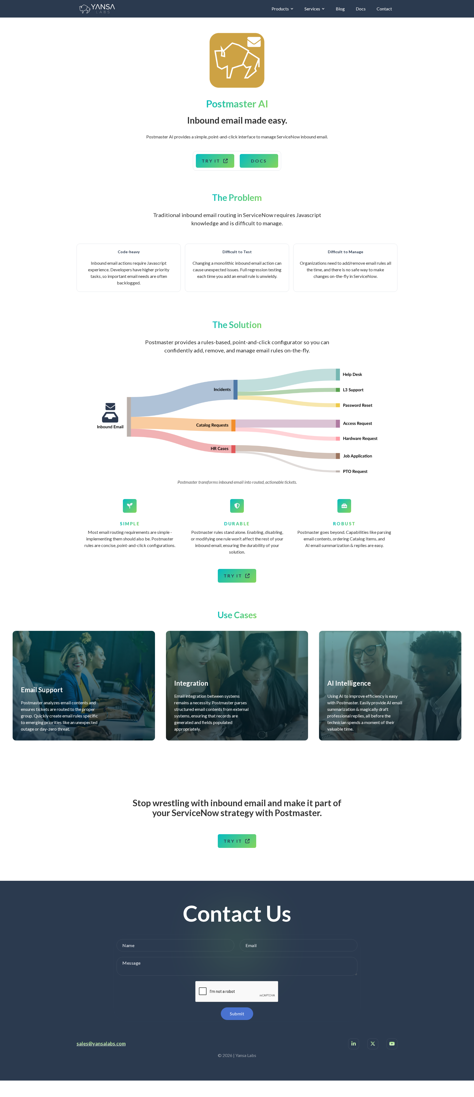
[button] (282, 9)
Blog (340, 8)
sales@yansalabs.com (101, 1044)
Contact (384, 8)
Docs (361, 8)
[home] (97, 8)
